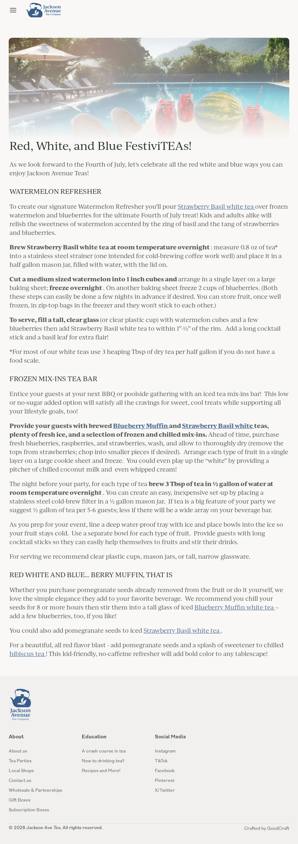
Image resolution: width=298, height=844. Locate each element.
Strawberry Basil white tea (216, 206)
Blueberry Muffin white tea (234, 607)
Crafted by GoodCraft (266, 829)
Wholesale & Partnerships (35, 790)
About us (18, 751)
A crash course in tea (104, 751)
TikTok (161, 761)
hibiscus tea (27, 653)
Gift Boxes (20, 800)
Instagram (165, 751)
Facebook (164, 771)
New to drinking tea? (103, 761)
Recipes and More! (101, 771)
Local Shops (21, 771)
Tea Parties (20, 761)
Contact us (20, 781)
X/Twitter (165, 790)
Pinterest (164, 781)
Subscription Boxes (29, 810)
